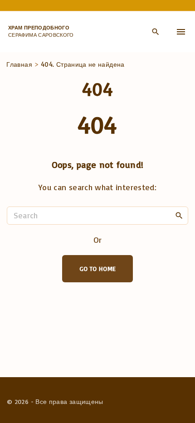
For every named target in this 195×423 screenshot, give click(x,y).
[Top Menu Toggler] (181, 32)
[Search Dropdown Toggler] (155, 32)
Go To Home (97, 268)
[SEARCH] (179, 215)
